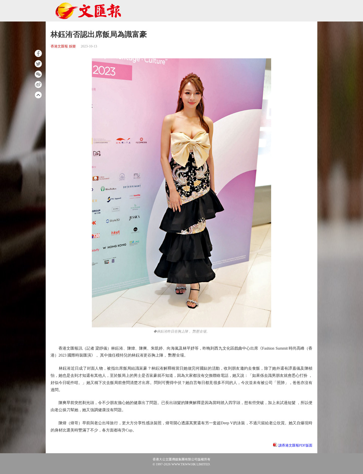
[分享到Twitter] (38, 64)
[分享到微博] (38, 84)
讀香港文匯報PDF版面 (295, 445)
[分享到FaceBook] (38, 53)
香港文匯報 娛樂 (63, 46)
